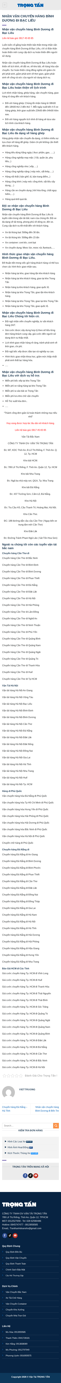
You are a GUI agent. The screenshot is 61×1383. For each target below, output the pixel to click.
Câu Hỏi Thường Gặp (14, 1276)
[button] (4, 5)
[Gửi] (56, 1125)
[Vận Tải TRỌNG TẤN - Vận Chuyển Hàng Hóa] (30, 5)
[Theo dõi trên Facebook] (25, 1175)
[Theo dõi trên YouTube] (35, 1175)
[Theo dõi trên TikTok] (30, 1175)
